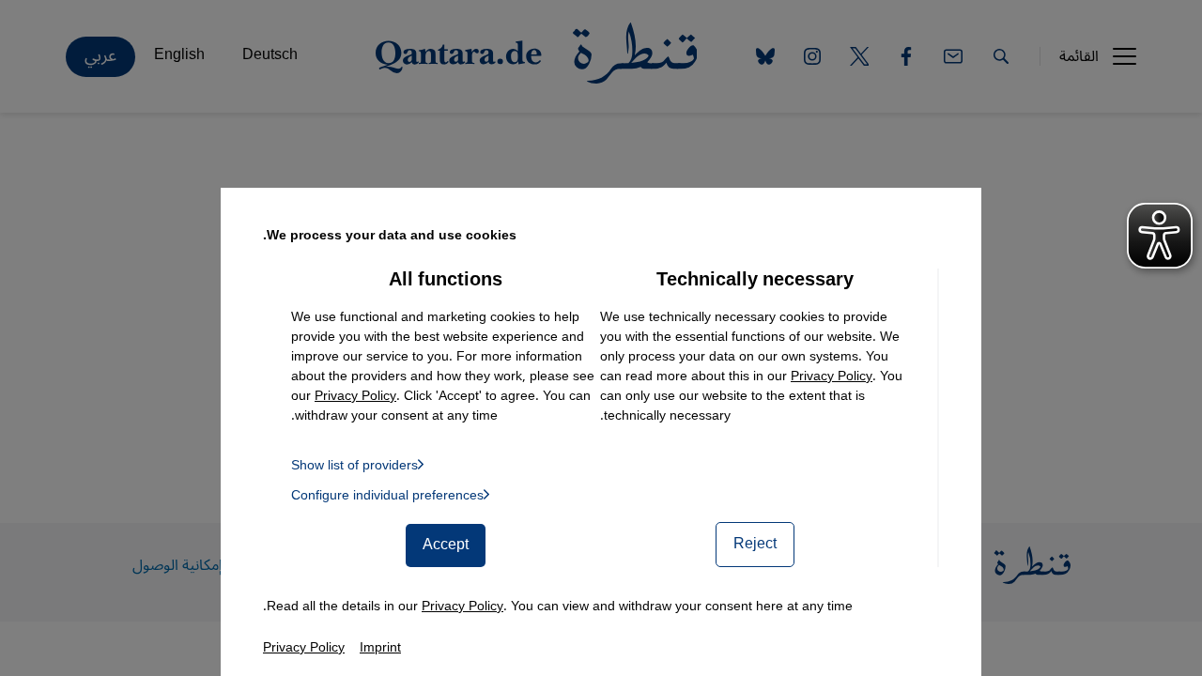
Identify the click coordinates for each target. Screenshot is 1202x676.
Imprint (380, 647)
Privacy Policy (831, 376)
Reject (755, 544)
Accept (446, 545)
